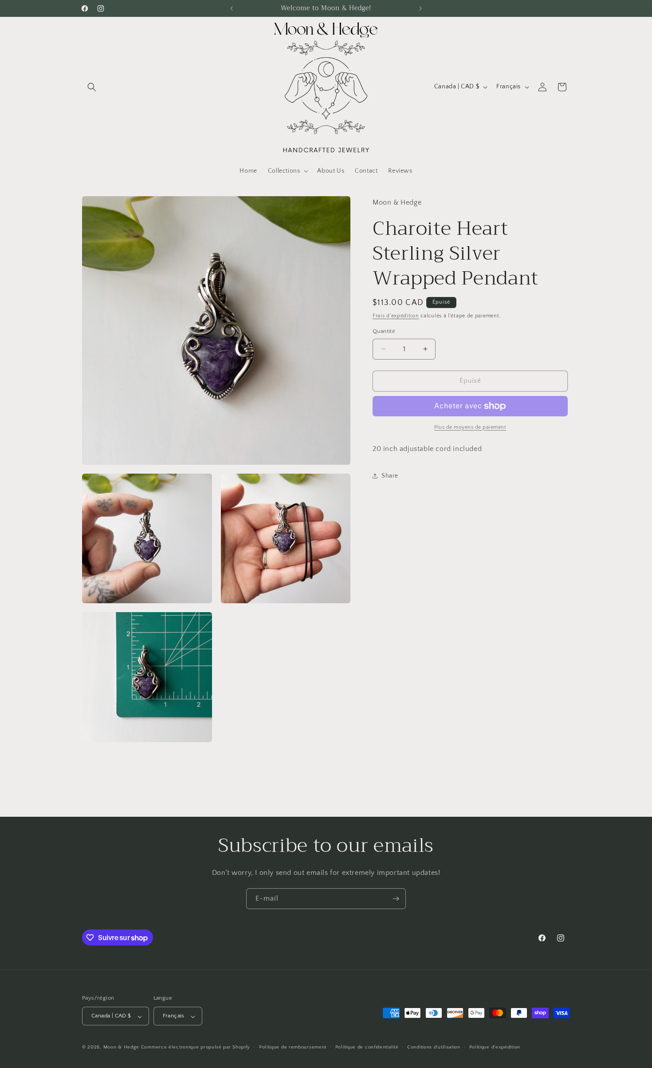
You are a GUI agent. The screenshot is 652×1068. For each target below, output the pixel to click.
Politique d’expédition (494, 1047)
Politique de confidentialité (367, 1047)
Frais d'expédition (396, 316)
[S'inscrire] (395, 898)
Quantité (384, 331)
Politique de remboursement (292, 1047)
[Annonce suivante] (420, 8)
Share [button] (389, 475)
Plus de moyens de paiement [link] (470, 427)
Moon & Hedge (122, 1047)
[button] (92, 87)
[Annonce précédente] (231, 8)
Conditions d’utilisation (433, 1047)
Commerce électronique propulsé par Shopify (195, 1047)
